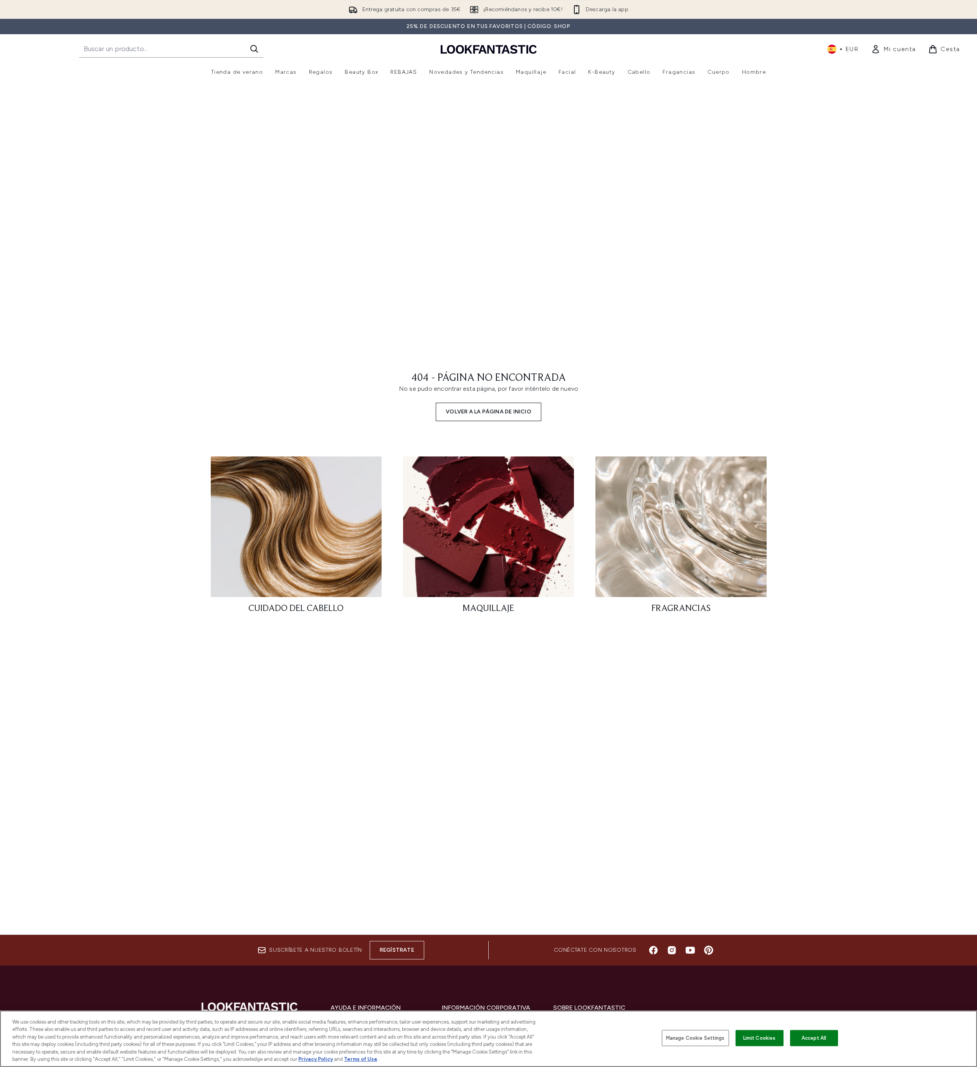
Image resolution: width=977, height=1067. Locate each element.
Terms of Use (360, 1059)
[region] (488, 1039)
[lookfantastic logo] (489, 49)
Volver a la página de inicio (488, 411)
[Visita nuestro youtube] (690, 950)
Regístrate (397, 950)
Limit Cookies (759, 1038)
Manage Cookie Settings (695, 1038)
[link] (893, 49)
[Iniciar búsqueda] (254, 48)
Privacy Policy (315, 1059)
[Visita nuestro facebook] (653, 950)
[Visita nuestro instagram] (672, 950)
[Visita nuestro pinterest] (708, 950)
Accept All (814, 1038)
